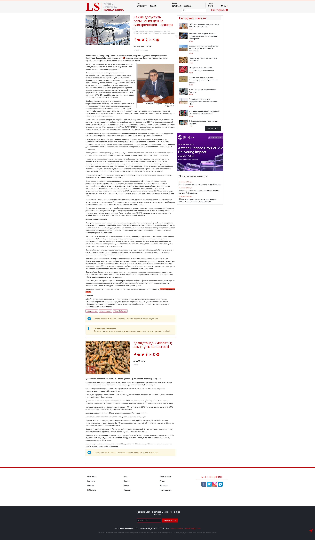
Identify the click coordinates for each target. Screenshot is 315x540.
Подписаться (170, 520)
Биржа (126, 486)
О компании (92, 477)
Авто (125, 477)
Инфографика (165, 490)
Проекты (127, 490)
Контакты (91, 481)
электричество (92, 311)
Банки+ (126, 481)
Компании (164, 486)
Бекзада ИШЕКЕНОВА (142, 46)
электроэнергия (105, 311)
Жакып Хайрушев (120, 311)
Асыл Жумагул (139, 361)
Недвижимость (166, 477)
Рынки (162, 481)
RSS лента (91, 490)
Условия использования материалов (185, 529)
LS (124, 58)
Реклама (90, 486)
